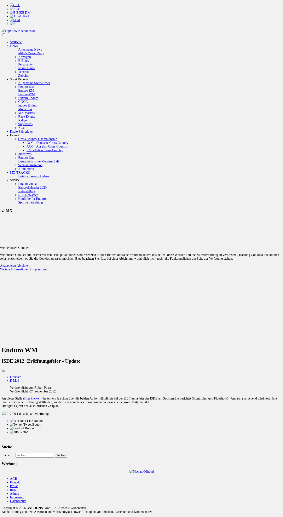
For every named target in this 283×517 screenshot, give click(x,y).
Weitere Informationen (14, 269)
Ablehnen (23, 265)
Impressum (38, 269)
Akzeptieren (8, 265)
